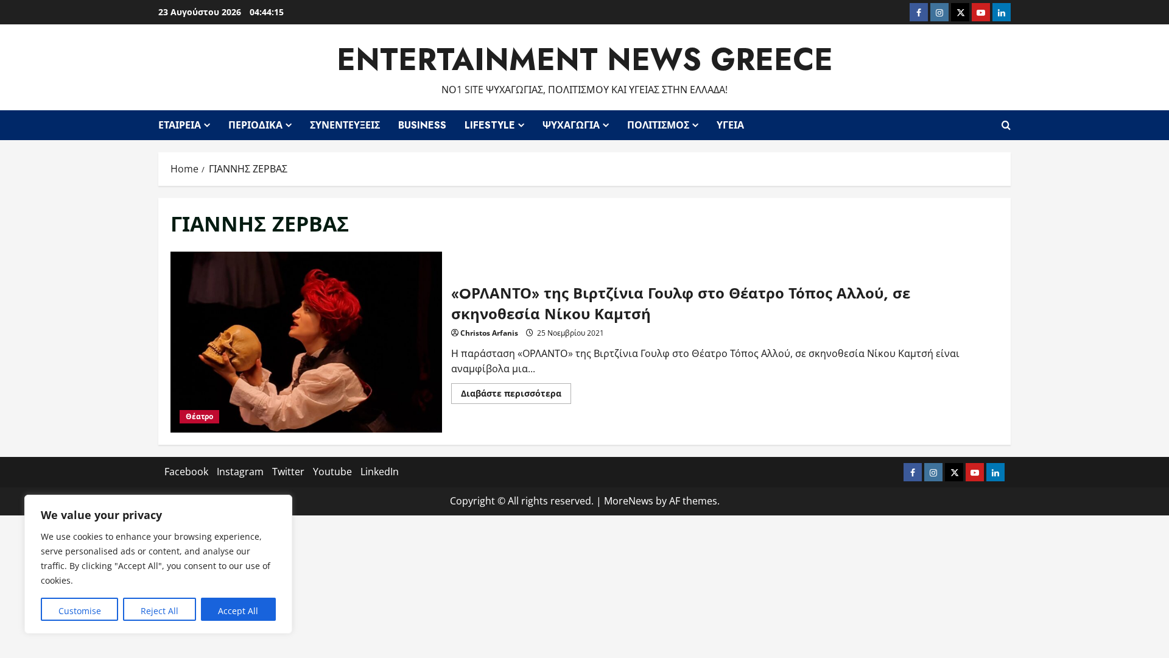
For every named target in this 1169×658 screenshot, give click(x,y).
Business (422, 125)
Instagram (240, 471)
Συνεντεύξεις (345, 125)
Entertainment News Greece (585, 59)
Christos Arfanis (489, 333)
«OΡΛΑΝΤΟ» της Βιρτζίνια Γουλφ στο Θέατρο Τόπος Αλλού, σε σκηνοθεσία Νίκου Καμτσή (306, 342)
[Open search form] (1006, 124)
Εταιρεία (179, 125)
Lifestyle (490, 125)
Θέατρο (199, 416)
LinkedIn (379, 471)
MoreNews (628, 501)
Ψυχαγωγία (571, 125)
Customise (79, 611)
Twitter (288, 471)
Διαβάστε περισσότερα (516, 395)
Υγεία (730, 125)
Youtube (332, 471)
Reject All (159, 611)
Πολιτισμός (658, 125)
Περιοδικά (255, 125)
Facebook (186, 471)
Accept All (238, 611)
